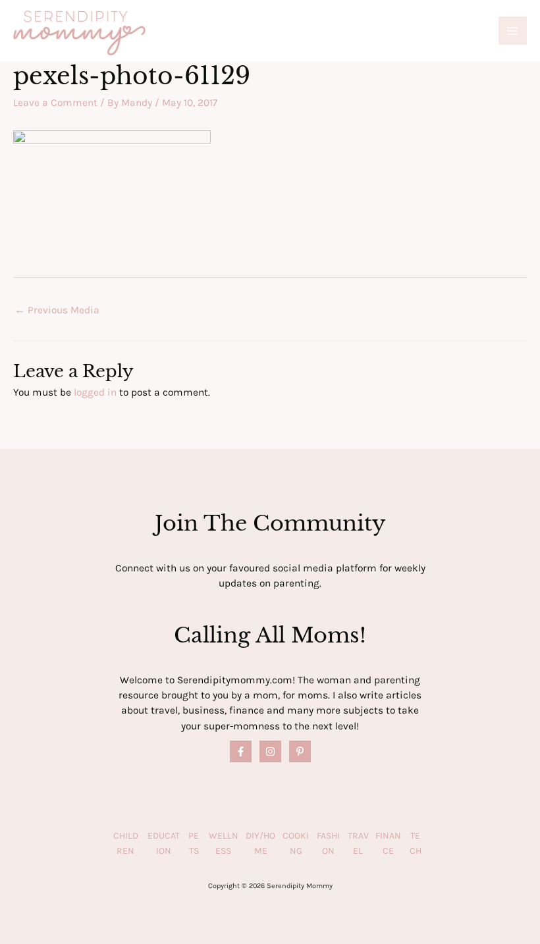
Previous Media (56, 310)
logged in (95, 392)
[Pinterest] (300, 751)
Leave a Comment (55, 103)
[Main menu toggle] (513, 30)
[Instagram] (270, 751)
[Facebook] (241, 751)
